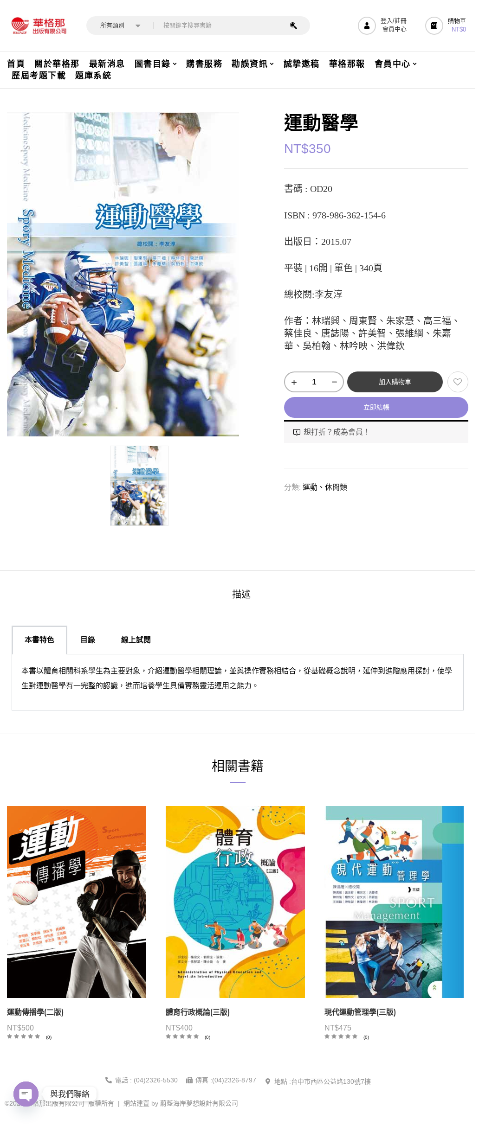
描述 (241, 594)
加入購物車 (395, 381)
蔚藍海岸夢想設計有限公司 (199, 1103)
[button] (446, 26)
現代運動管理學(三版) (360, 1012)
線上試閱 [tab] (136, 640)
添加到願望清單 (457, 381)
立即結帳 (376, 407)
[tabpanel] (238, 682)
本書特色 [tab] (39, 640)
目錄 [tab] (87, 640)
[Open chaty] (26, 1094)
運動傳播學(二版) (35, 1012)
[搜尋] (293, 25)
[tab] (241, 595)
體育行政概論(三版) (198, 1012)
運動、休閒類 (325, 487)
